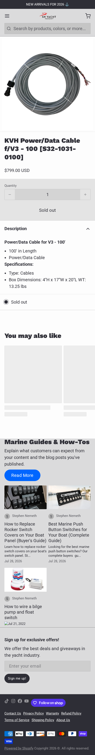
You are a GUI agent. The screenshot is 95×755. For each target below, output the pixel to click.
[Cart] (86, 16)
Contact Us (12, 713)
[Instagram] (13, 703)
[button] (47, 210)
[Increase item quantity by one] (85, 194)
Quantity (10, 186)
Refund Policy (71, 713)
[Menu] (9, 16)
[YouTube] (26, 703)
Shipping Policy (43, 720)
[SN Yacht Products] (47, 16)
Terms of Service (16, 720)
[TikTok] (6, 703)
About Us (63, 720)
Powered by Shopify (18, 748)
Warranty (52, 713)
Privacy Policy (33, 713)
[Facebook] (20, 703)
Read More (22, 475)
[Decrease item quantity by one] (10, 194)
